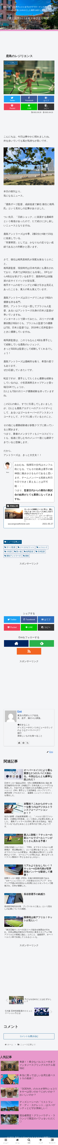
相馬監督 (29, 552)
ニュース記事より (13, 542)
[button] (52, 595)
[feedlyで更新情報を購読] (41, 643)
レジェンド (42, 547)
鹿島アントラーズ (13, 556)
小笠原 (9, 552)
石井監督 (41, 552)
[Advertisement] (29, 40)
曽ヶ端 (19, 552)
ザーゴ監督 (10, 547)
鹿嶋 (27, 556)
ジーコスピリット (26, 547)
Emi (19, 711)
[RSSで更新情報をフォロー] (29, 651)
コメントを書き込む (29, 1036)
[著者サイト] (16, 643)
